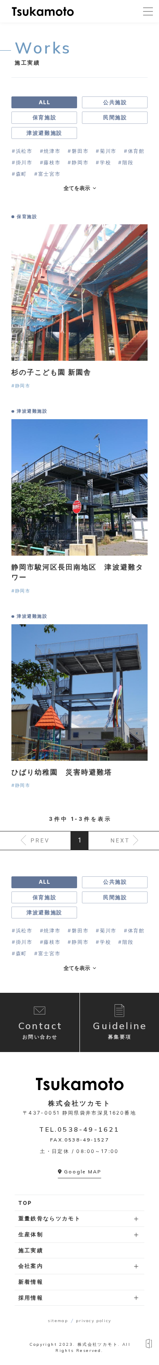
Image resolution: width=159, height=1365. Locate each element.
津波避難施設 (44, 133)
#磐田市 (78, 151)
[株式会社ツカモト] (42, 11)
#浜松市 (22, 151)
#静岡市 (78, 162)
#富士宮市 (47, 174)
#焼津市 (50, 151)
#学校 (103, 162)
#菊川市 (106, 151)
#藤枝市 (50, 162)
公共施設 (115, 102)
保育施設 (44, 117)
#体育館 (134, 151)
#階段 (125, 162)
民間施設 (115, 117)
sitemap (58, 1320)
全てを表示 (77, 188)
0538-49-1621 (88, 1129)
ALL (45, 102)
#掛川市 (22, 162)
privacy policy (93, 1320)
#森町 (19, 174)
